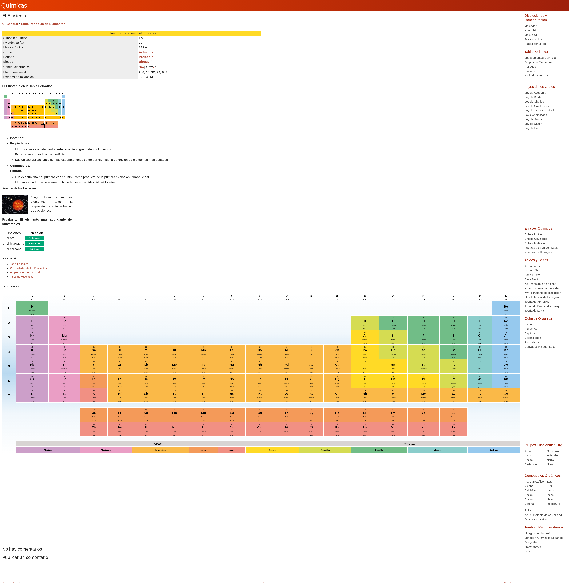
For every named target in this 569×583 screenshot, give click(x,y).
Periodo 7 (146, 57)
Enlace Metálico (535, 243)
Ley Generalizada (536, 114)
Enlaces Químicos (538, 228)
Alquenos (531, 328)
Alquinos (530, 333)
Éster (550, 481)
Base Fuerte (532, 275)
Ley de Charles (534, 101)
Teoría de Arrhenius (537, 301)
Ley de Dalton (533, 123)
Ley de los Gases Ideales (541, 110)
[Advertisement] (494, 42)
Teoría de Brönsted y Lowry (542, 306)
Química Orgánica (538, 318)
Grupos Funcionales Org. (544, 445)
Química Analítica (536, 519)
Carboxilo (553, 451)
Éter (549, 486)
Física (528, 551)
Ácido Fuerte (533, 266)
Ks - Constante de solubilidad (543, 514)
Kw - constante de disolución (543, 292)
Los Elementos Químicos (541, 57)
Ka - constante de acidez (540, 283)
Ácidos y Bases (536, 260)
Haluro (551, 499)
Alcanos (530, 324)
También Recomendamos (544, 527)
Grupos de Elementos (538, 62)
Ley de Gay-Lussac (537, 106)
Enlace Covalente (536, 238)
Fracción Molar (534, 39)
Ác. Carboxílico (534, 481)
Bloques (530, 71)
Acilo (528, 451)
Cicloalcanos (533, 337)
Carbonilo (531, 464)
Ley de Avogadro (535, 92)
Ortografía (531, 542)
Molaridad (531, 26)
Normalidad (532, 30)
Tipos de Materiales (21, 278)
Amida (529, 494)
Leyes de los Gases (540, 87)
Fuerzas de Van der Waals (541, 247)
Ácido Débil (532, 270)
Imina (550, 494)
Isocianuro (553, 503)
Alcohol (529, 486)
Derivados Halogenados (540, 346)
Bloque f (145, 61)
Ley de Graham (534, 119)
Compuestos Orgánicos (543, 475)
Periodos (530, 66)
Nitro (550, 464)
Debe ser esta (42, 244)
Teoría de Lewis (535, 310)
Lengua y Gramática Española (544, 537)
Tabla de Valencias (537, 75)
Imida (550, 490)
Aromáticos (532, 342)
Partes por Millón (535, 43)
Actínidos (146, 52)
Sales (528, 510)
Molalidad (531, 34)
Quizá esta (42, 250)
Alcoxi (528, 455)
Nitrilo (550, 459)
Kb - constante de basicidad (542, 288)
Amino (529, 459)
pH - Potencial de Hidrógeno (543, 297)
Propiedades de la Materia (25, 274)
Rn (142, 67)
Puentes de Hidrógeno (539, 252)
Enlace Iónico (533, 234)
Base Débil (531, 279)
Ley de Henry (533, 128)
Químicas (14, 5)
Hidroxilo (552, 455)
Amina (529, 499)
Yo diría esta (42, 238)
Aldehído (530, 490)
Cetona (529, 503)
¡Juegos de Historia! (537, 533)
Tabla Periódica (536, 52)
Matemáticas (533, 546)
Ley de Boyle (533, 97)
